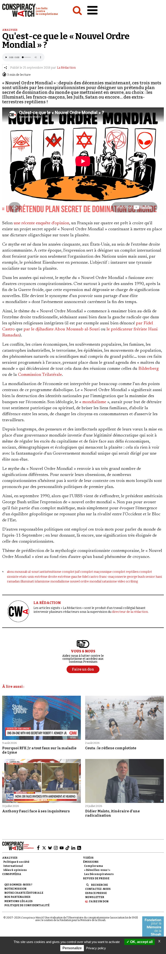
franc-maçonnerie (112, 577)
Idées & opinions (15, 870)
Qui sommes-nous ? (18, 884)
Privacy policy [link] (96, 948)
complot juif (71, 572)
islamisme (42, 581)
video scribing (128, 581)
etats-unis (26, 577)
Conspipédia (11, 874)
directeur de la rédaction (130, 612)
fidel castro (90, 577)
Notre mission (15, 888)
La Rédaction (66, 68)
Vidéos (88, 857)
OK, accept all (141, 942)
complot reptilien (125, 572)
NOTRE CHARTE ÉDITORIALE (23, 892)
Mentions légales (18, 901)
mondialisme (94, 402)
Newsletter (94, 897)
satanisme (109, 581)
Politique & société (16, 861)
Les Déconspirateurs (99, 874)
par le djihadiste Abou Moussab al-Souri (62, 329)
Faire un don (99, 901)
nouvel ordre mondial (85, 581)
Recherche (99, 884)
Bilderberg (148, 369)
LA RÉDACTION (47, 603)
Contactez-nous (98, 889)
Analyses (10, 29)
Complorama (93, 865)
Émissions (91, 861)
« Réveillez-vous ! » (97, 870)
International (13, 865)
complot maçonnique (96, 572)
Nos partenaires (17, 896)
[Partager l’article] (5, 67)
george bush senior (141, 577)
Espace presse (96, 893)
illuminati (27, 581)
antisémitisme (50, 572)
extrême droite (46, 577)
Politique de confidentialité (26, 905)
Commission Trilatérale (40, 375)
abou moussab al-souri (23, 572)
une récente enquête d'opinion (41, 223)
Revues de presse (96, 878)
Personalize (72, 948)
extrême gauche (69, 577)
